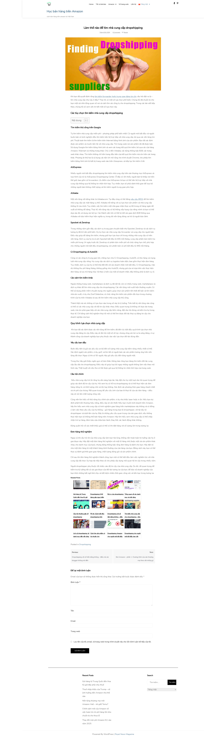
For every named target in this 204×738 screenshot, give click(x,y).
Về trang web (124, 4)
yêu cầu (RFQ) (137, 199)
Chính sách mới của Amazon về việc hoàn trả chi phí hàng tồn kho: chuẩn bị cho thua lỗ (96, 712)
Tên (72, 610)
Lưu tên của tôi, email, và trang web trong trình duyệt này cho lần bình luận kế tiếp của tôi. (112, 641)
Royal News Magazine (124, 734)
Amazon (111, 4)
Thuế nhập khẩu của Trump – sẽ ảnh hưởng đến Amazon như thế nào (96, 693)
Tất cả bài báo (101, 4)
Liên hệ (133, 4)
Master (126, 32)
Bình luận (75, 582)
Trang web (75, 631)
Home (91, 4)
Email (73, 621)
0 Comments (116, 32)
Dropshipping (85, 544)
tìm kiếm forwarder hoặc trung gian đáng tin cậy (115, 96)
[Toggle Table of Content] (84, 120)
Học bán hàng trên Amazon (65, 11)
